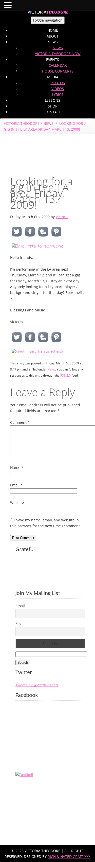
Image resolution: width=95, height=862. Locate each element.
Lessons (52, 100)
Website (17, 502)
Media (52, 77)
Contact (53, 112)
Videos (57, 88)
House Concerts (57, 71)
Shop (52, 106)
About (53, 36)
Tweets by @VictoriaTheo (36, 684)
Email (16, 485)
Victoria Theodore (22, 123)
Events (52, 59)
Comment (20, 422)
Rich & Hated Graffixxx (69, 856)
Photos (58, 82)
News (53, 42)
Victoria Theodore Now (58, 53)
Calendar (58, 65)
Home (52, 30)
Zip (18, 623)
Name (16, 467)
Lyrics (57, 94)
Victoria (62, 216)
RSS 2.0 (65, 375)
